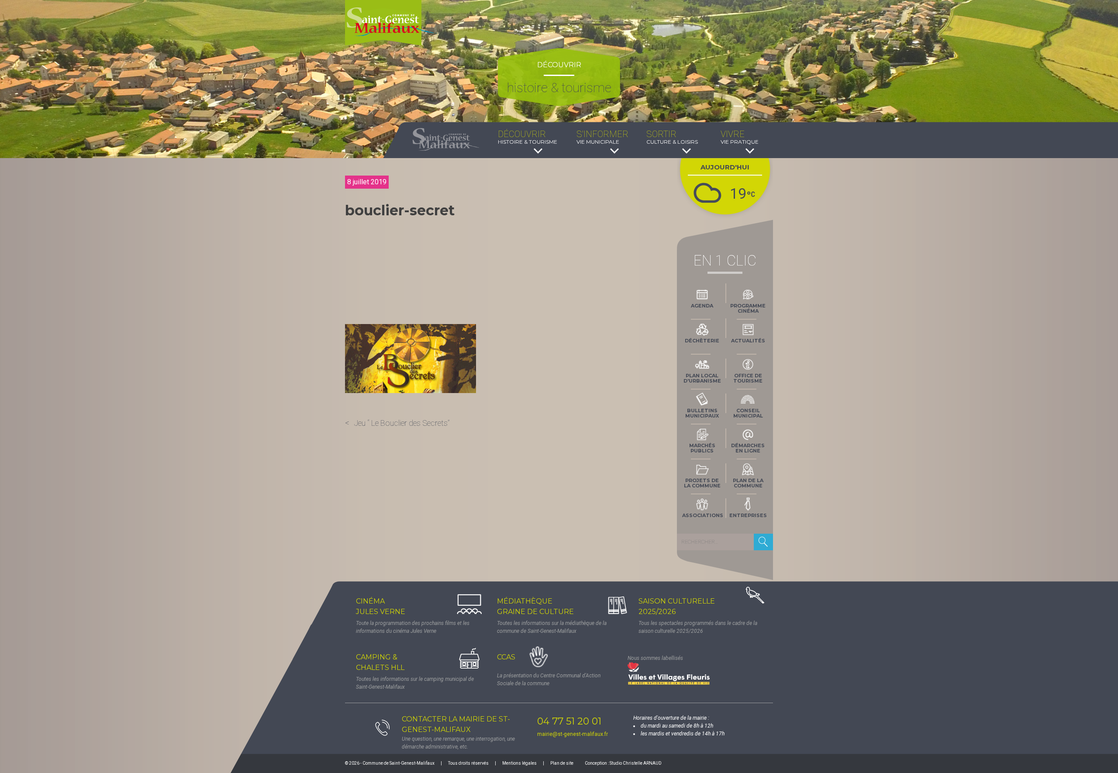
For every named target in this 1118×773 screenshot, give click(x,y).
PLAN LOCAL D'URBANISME (702, 378)
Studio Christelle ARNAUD (636, 763)
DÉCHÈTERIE (702, 341)
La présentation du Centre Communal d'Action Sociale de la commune (548, 680)
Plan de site (561, 763)
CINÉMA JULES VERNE (380, 606)
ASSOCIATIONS (702, 515)
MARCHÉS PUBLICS (702, 448)
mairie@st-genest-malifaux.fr (572, 734)
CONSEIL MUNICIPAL (748, 413)
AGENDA (702, 306)
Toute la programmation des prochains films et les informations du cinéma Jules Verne (412, 627)
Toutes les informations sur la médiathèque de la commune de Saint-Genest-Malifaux (552, 627)
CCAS (506, 657)
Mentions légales (519, 763)
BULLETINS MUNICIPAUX (702, 413)
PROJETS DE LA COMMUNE (702, 483)
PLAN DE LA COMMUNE (748, 483)
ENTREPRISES (748, 515)
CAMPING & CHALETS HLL (380, 662)
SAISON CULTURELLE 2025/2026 (676, 606)
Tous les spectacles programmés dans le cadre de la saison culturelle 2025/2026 (697, 627)
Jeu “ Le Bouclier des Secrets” (402, 423)
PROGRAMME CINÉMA (748, 308)
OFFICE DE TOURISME (748, 378)
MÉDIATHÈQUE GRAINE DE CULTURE (535, 606)
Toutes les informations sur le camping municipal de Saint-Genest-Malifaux (415, 683)
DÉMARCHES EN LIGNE (748, 448)
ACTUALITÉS (748, 341)
